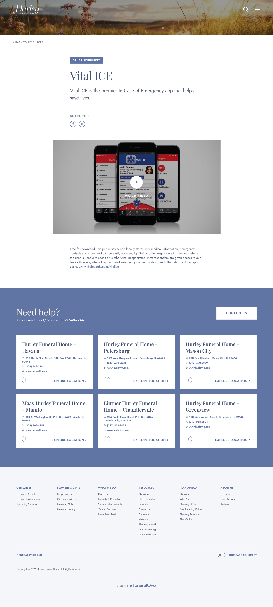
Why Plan (185, 499)
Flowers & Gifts (68, 488)
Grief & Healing (147, 529)
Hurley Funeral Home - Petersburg (131, 347)
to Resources (29, 42)
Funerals (143, 504)
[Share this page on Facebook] (73, 124)
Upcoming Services (26, 504)
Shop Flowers (64, 494)
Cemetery (144, 514)
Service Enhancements (110, 504)
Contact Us (236, 313)
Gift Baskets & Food (67, 499)
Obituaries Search (25, 494)
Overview (103, 494)
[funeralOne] (144, 585)
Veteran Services (107, 509)
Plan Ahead (188, 488)
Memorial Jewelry (66, 509)
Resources (146, 488)
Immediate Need (107, 514)
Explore (68, 381)
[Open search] (246, 9)
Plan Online (186, 519)
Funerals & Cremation (109, 499)
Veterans (143, 519)
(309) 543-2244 (71, 320)
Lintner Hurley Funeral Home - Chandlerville (130, 406)
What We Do (107, 488)
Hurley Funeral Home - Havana (49, 347)
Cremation (144, 509)
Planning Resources (190, 514)
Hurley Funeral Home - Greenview (212, 406)
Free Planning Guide (191, 509)
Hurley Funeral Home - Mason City (212, 347)
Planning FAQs (188, 504)
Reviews (225, 504)
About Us (227, 488)
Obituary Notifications (28, 499)
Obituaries (24, 488)
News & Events (228, 499)
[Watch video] (136, 182)
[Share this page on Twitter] (82, 124)
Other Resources (147, 534)
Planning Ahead (147, 524)
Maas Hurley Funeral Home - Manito (53, 406)
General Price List (29, 555)
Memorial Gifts (65, 504)
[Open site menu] (257, 9)
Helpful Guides (147, 499)
